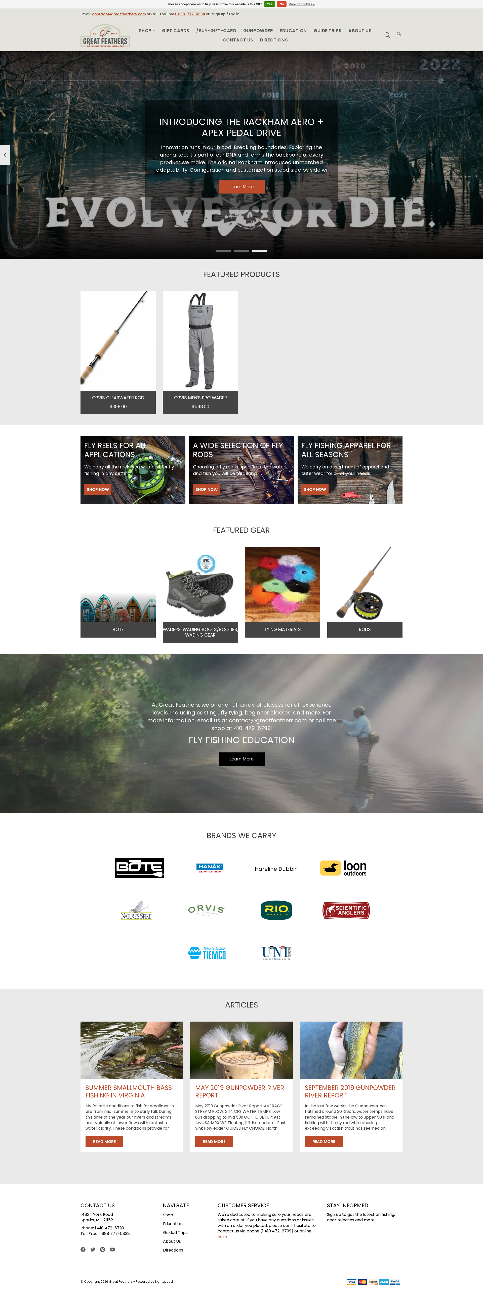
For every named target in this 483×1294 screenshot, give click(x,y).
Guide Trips (328, 31)
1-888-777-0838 (190, 14)
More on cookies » (302, 4)
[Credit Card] (373, 1283)
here (222, 1236)
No (282, 4)
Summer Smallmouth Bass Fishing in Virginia (129, 1091)
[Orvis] (206, 911)
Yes (269, 4)
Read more (104, 1141)
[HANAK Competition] (209, 869)
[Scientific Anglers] (346, 911)
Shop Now (98, 489)
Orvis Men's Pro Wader (200, 398)
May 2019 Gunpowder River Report (239, 1091)
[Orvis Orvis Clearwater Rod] (118, 341)
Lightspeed (164, 1281)
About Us (360, 31)
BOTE (118, 630)
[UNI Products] (276, 953)
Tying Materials (282, 630)
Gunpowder (258, 31)
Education (293, 31)
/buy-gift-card (216, 31)
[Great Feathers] (105, 35)
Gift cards (175, 31)
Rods (365, 630)
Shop (168, 1215)
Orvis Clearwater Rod (118, 398)
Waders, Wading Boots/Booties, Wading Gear (200, 632)
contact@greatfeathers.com (119, 14)
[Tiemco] (206, 953)
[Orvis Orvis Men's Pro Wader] (200, 341)
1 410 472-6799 (109, 1228)
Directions (274, 40)
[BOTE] (139, 869)
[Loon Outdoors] (343, 869)
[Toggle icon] (387, 35)
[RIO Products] (276, 911)
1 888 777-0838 (114, 1233)
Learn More (242, 187)
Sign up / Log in (225, 14)
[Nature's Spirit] (136, 911)
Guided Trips (175, 1232)
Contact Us (238, 40)
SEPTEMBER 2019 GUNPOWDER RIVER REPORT (350, 1091)
